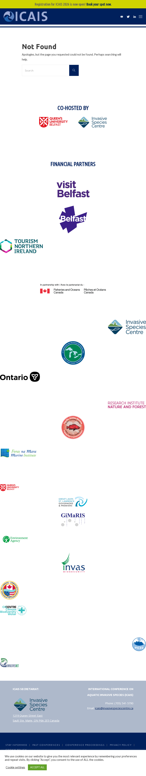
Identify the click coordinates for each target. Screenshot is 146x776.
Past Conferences (46, 745)
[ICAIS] (26, 16)
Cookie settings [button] (15, 767)
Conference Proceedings (85, 745)
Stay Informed (16, 745)
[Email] (122, 16)
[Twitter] (128, 16)
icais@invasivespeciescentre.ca (114, 708)
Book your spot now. (99, 4)
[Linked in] (135, 16)
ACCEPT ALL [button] (37, 767)
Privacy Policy (121, 745)
